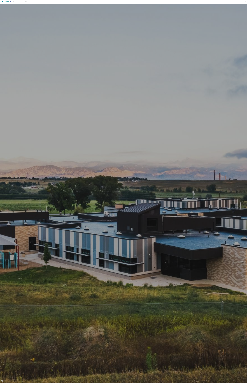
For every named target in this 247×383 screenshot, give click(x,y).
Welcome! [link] (197, 1)
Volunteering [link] (230, 1)
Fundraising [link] (204, 1)
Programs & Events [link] (213, 1)
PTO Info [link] (223, 1)
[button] (245, 1)
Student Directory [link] (239, 1)
